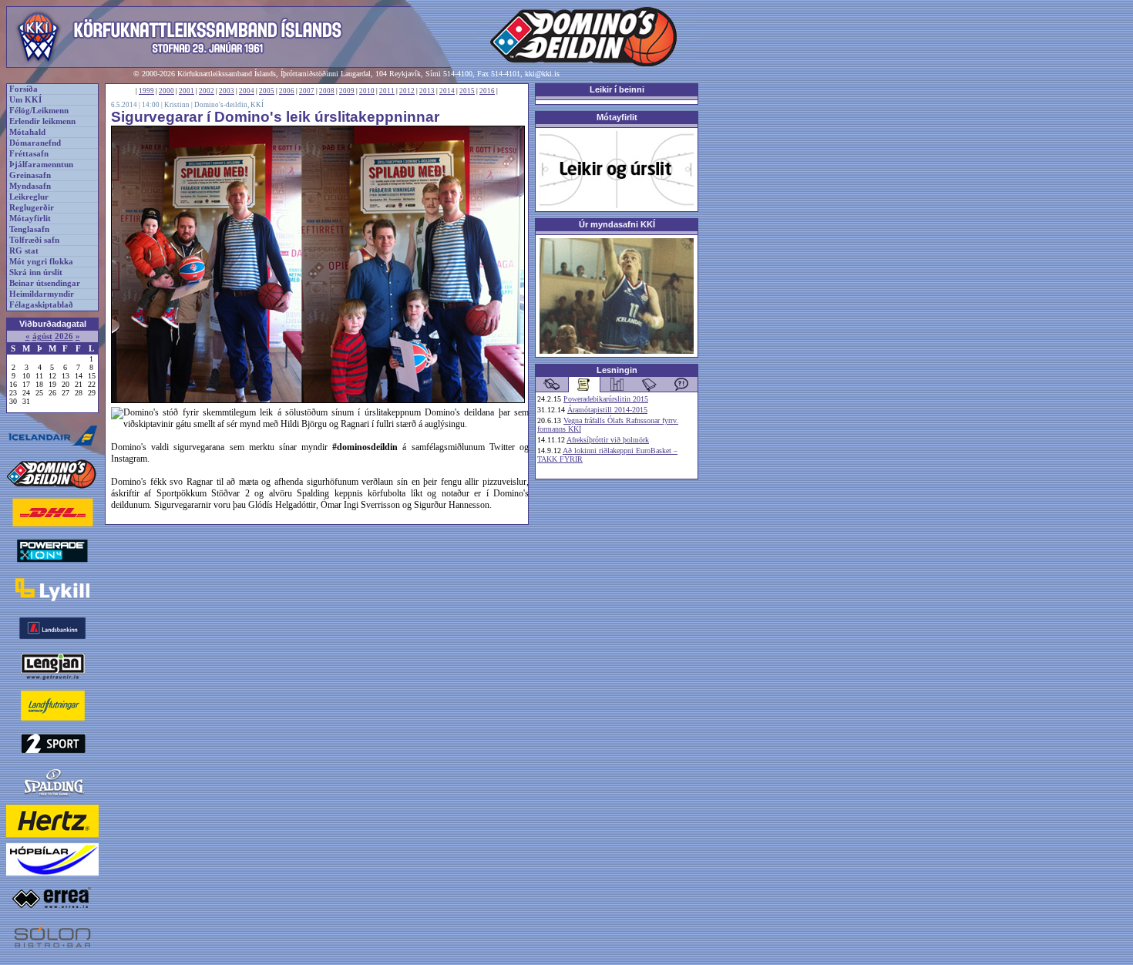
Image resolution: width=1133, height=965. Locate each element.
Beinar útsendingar (44, 283)
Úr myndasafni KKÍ (617, 224)
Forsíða (23, 89)
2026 (64, 336)
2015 (467, 91)
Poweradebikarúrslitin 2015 (605, 399)
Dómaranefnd (35, 143)
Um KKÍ (25, 100)
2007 (306, 91)
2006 (286, 91)
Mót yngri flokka (41, 261)
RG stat (24, 251)
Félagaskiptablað (41, 305)
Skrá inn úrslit (35, 272)
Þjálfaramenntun (41, 164)
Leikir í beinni (617, 89)
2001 (186, 91)
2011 (387, 91)
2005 (266, 91)
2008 (327, 91)
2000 (166, 91)
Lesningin (617, 370)
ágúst (42, 336)
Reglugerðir (31, 207)
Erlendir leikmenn (42, 121)
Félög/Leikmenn (39, 110)
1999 (146, 91)
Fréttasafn (29, 154)
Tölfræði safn (34, 240)
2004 (246, 91)
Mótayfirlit (30, 218)
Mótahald (27, 132)
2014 (447, 91)
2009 (347, 91)
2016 (487, 91)
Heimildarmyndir (41, 294)
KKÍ (257, 105)
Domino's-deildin (220, 105)
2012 (407, 91)
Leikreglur (29, 197)
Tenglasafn (29, 229)
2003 (226, 91)
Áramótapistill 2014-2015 (607, 409)
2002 (206, 91)
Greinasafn (30, 175)
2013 (427, 91)
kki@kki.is (542, 73)
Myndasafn (30, 186)
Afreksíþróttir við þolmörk (607, 439)
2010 (367, 91)
